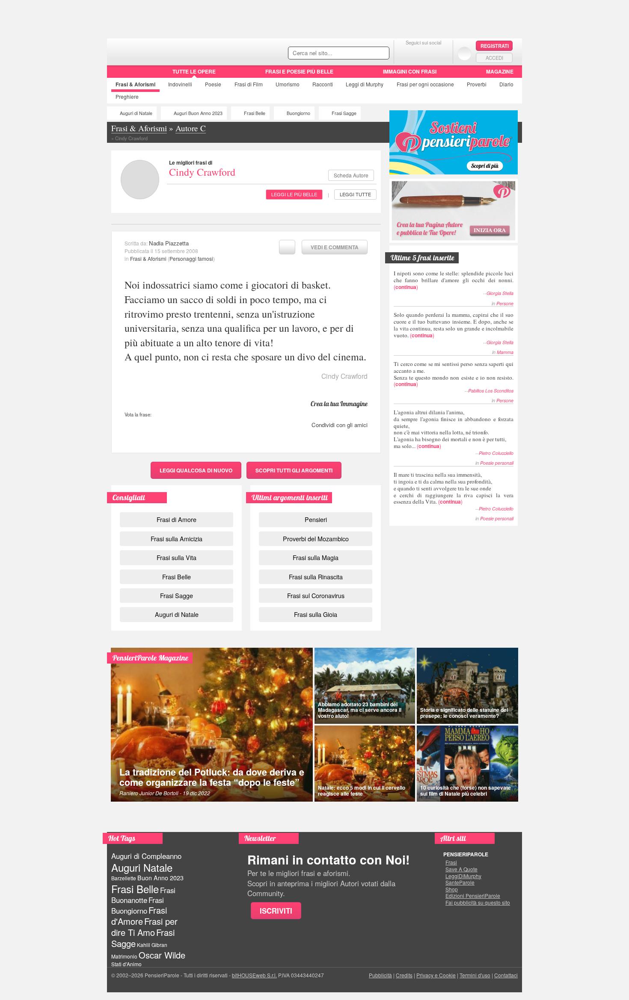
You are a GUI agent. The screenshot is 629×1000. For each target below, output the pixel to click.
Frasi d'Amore (139, 915)
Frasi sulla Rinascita (316, 576)
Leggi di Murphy (364, 84)
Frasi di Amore (176, 519)
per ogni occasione (425, 84)
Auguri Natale (141, 867)
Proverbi (477, 84)
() (453, 279)
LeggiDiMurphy (463, 876)
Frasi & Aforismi (148, 258)
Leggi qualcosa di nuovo (196, 470)
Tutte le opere (194, 71)
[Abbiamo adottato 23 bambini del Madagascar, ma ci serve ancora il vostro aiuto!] (364, 686)
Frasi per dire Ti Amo (144, 926)
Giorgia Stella (500, 293)
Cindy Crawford (202, 172)
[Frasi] (119, 74)
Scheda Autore (351, 175)
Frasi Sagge (344, 113)
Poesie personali (496, 463)
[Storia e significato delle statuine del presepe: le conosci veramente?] (468, 686)
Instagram (440, 53)
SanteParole (460, 882)
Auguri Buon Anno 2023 (198, 113)
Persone (504, 303)
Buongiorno (298, 113)
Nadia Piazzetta (169, 243)
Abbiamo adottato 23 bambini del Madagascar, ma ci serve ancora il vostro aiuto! (359, 709)
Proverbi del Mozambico (316, 538)
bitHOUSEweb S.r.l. (254, 975)
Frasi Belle (254, 113)
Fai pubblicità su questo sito (477, 902)
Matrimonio (124, 956)
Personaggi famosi (191, 258)
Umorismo (288, 84)
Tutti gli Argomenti (293, 470)
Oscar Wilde (162, 955)
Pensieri (316, 519)
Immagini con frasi (409, 71)
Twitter (423, 53)
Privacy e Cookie (436, 975)
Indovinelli (180, 84)
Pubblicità (380, 975)
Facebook (406, 53)
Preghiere (127, 96)
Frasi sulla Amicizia (176, 538)
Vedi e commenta (335, 247)
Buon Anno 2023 (160, 877)
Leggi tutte (355, 194)
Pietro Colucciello (496, 453)
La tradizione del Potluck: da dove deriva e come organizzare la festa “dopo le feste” (211, 777)
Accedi (494, 57)
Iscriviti (276, 911)
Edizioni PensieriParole (472, 895)
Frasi (135, 84)
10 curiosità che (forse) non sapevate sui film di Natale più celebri (465, 790)
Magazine (499, 71)
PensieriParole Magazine (150, 658)
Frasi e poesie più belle (299, 71)
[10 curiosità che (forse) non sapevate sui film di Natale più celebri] (468, 764)
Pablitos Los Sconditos (490, 390)
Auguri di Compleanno (146, 856)
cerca (364, 53)
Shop (451, 889)
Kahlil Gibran (152, 944)
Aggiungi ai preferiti (287, 247)
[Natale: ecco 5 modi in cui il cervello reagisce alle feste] (364, 764)
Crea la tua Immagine (339, 403)
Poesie (213, 84)
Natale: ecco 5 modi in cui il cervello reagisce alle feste (361, 790)
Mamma (505, 352)
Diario (506, 84)
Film (248, 84)
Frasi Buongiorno (137, 905)
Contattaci (506, 975)
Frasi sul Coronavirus (315, 595)
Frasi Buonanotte (143, 895)
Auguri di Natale (136, 113)
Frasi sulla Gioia (315, 614)
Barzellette (123, 878)
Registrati (495, 45)
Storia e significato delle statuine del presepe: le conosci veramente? (464, 712)
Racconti (322, 84)
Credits (404, 975)
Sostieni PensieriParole (453, 142)
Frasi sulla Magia (315, 557)
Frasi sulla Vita (176, 557)
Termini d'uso (475, 975)
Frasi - (166, 50)
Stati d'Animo (126, 964)
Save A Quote (461, 869)
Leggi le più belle (294, 194)
